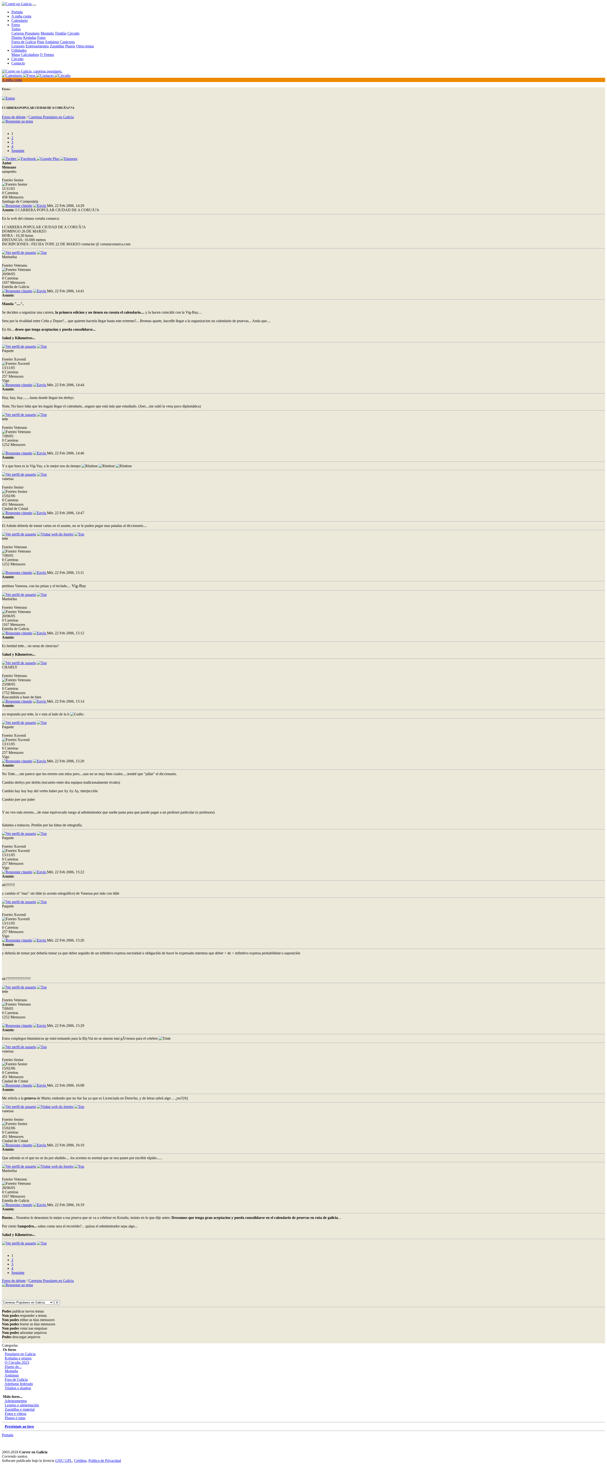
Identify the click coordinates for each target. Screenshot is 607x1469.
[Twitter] (9, 159)
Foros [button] (15, 25)
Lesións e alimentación (22, 1405)
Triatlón (60, 33)
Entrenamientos (37, 46)
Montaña (47, 33)
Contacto (18, 63)
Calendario (19, 20)
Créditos (80, 1461)
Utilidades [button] (19, 50)
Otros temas (85, 46)
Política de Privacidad (104, 1461)
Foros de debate (14, 117)
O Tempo (47, 55)
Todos (16, 29)
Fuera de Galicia (23, 42)
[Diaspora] (68, 159)
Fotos (41, 38)
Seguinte (17, 151)
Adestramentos (16, 1401)
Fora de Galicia (16, 1379)
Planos (70, 46)
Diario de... (13, 1367)
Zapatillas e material (20, 1409)
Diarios (16, 38)
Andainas (52, 42)
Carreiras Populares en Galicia (51, 117)
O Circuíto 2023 (17, 1362)
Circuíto (17, 59)
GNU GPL (63, 1461)
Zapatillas (57, 46)
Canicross (67, 42)
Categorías (10, 1345)
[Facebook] (27, 159)
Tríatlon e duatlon (18, 1388)
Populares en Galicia (20, 1354)
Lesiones (18, 46)
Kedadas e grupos (18, 1358)
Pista (40, 42)
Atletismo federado (19, 1384)
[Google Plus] (48, 159)
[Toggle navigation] (34, 5)
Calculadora (30, 55)
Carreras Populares (25, 33)
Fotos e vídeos (15, 1414)
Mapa (15, 55)
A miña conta (21, 16)
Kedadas (29, 38)
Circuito (73, 33)
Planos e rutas (15, 1418)
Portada (17, 12)
